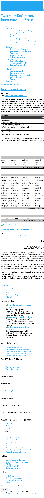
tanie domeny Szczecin (13, 89)
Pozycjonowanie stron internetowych (19, 448)
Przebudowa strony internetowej (18, 452)
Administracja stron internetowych (18, 450)
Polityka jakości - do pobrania (16, 355)
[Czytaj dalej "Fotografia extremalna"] (15, 305)
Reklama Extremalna (13, 468)
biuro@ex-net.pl (7, 391)
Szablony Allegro (26, 317)
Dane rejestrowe (12, 369)
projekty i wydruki (12, 466)
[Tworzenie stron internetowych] (13, 225)
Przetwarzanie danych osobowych (18, 349)
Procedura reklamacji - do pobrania (18, 351)
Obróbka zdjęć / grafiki (14, 478)
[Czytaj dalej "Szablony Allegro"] (13, 317)
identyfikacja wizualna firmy (15, 460)
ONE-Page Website (13, 438)
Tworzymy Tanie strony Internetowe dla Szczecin (19, 18)
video (8, 482)
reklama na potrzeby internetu (17, 462)
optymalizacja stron (11, 6)
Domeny (9, 444)
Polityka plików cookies (14, 347)
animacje (35, 3)
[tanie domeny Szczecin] (10, 85)
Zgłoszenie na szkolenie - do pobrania (19, 353)
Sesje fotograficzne (13, 476)
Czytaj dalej (5, 223)
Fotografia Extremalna (14, 480)
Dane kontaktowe (12, 367)
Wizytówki (9, 464)
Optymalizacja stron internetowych (18, 446)
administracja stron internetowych (23, 3)
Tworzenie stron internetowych (18, 229)
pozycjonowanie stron (23, 6)
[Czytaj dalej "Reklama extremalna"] (14, 327)
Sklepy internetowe (13, 440)
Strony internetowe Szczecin (19, 9)
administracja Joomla (7, 3)
